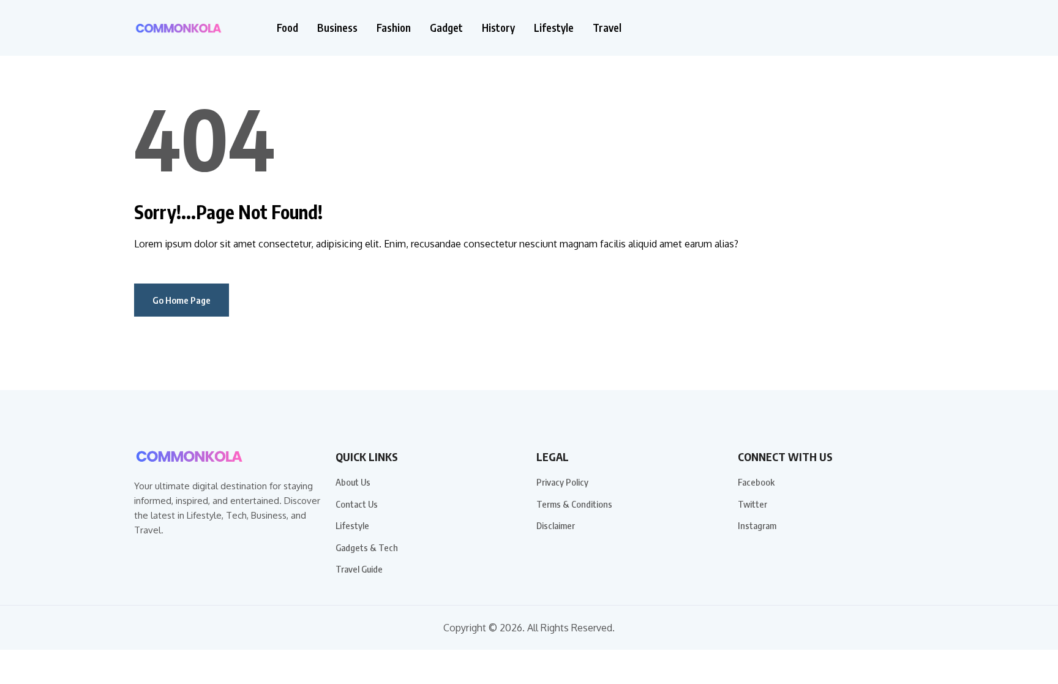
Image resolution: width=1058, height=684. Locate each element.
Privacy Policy (562, 481)
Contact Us (357, 503)
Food (287, 28)
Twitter (752, 503)
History (498, 28)
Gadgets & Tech (367, 547)
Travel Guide (359, 568)
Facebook (756, 481)
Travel (607, 28)
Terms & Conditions (574, 503)
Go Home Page (181, 300)
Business (337, 28)
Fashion (394, 28)
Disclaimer (555, 525)
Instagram (757, 525)
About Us (353, 481)
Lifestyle (554, 28)
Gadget (446, 28)
